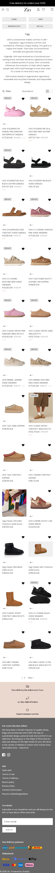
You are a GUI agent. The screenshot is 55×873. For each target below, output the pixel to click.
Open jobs (7, 770)
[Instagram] (8, 754)
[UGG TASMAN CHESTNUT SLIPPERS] (41, 457)
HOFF (41, 19)
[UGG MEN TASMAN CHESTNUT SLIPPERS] (14, 644)
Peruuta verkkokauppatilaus (15, 794)
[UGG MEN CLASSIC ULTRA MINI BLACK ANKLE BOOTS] (41, 644)
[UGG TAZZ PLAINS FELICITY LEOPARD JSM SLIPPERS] (41, 261)
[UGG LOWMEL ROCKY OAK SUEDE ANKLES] (41, 503)
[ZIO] (27, 9)
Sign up (9, 830)
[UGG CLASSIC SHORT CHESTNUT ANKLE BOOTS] (14, 595)
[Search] (9, 9)
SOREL (14, 19)
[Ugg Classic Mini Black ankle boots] (14, 549)
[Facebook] (3, 754)
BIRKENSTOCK (14, 26)
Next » (31, 677)
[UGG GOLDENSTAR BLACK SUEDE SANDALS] (41, 163)
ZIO (8, 871)
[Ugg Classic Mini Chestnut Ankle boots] (41, 549)
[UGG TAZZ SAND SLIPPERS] (14, 408)
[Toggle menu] (3, 9)
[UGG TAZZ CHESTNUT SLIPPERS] (14, 457)
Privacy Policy (8, 786)
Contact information (12, 790)
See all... (41, 26)
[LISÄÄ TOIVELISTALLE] (23, 98)
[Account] (38, 9)
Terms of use (8, 774)
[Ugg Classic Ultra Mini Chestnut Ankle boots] (14, 503)
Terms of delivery (10, 778)
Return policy (8, 782)
